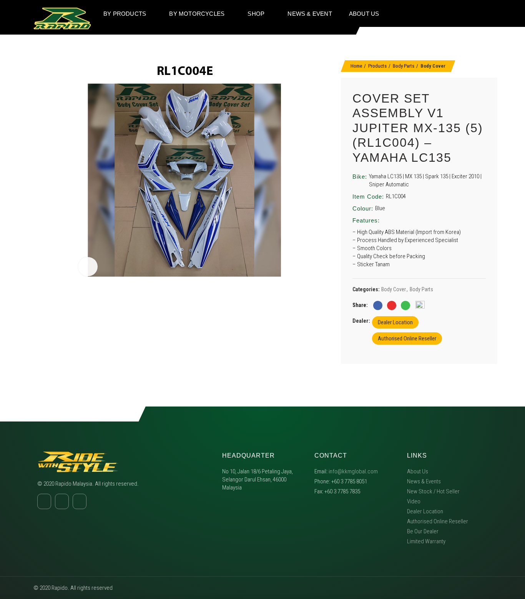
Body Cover (432, 66)
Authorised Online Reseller (407, 338)
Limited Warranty (426, 541)
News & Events (424, 481)
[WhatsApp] (405, 305)
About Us (417, 471)
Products (377, 66)
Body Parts (403, 66)
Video (413, 501)
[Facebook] (456, 13)
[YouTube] (486, 13)
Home (356, 66)
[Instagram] (471, 13)
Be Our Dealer (423, 531)
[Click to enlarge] (88, 266)
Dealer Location (395, 322)
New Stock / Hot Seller (433, 491)
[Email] (392, 305)
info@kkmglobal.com (353, 471)
